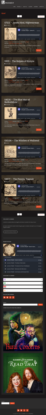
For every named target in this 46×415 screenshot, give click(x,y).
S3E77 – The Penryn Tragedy (19, 179)
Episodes (18, 6)
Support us (41, 6)
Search (4, 302)
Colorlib (23, 413)
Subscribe (36, 6)
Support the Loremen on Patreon (10, 231)
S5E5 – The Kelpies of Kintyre (19, 61)
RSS (21, 43)
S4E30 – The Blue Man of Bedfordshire (17, 100)
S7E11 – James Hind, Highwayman (21, 22)
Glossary (30, 6)
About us (25, 6)
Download (10, 41)
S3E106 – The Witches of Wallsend (21, 140)
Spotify (17, 43)
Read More (39, 50)
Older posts (40, 16)
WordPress (31, 413)
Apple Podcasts (12, 43)
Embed (27, 41)
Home (14, 6)
